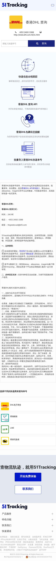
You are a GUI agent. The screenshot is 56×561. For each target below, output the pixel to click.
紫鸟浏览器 (25, 537)
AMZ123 (48, 542)
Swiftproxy (22, 547)
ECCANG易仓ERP (8, 544)
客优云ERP (21, 544)
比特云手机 (21, 539)
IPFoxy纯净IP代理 (8, 539)
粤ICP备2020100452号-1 (13, 557)
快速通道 (6, 531)
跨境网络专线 (9, 550)
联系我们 (6, 525)
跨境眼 (47, 544)
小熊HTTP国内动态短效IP (27, 550)
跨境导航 (38, 544)
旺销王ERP (47, 537)
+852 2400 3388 (26, 32)
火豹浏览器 (32, 539)
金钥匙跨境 (36, 537)
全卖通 (30, 544)
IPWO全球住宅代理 (13, 542)
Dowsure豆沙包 (35, 547)
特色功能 (6, 519)
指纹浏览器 (14, 537)
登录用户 (23, 251)
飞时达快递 (43, 539)
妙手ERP (42, 550)
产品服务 (6, 513)
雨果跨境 (39, 542)
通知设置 (29, 254)
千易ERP (12, 547)
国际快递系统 (28, 542)
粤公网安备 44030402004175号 (40, 557)
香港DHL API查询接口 (31, 188)
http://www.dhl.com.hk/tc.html (27, 35)
